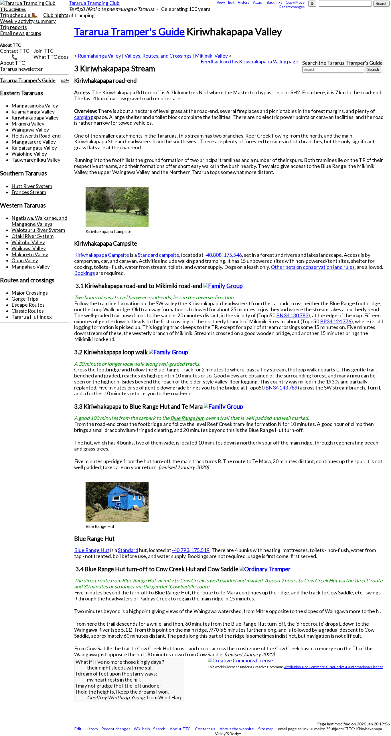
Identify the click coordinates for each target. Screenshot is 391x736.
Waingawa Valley (30, 130)
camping (83, 117)
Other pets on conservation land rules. (313, 267)
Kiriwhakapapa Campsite (101, 255)
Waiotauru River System (38, 230)
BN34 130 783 (292, 315)
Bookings (84, 273)
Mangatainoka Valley (34, 106)
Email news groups (20, 33)
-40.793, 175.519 (191, 550)
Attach (258, 2)
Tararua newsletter (21, 69)
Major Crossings (29, 293)
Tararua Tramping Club (94, 3)
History (244, 2)
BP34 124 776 (335, 321)
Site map (266, 728)
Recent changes (292, 7)
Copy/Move (295, 2)
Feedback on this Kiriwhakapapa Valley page (249, 61)
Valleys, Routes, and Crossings (158, 56)
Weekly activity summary (28, 21)
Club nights (55, 15)
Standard (128, 550)
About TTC (12, 63)
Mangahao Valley (30, 267)
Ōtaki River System (32, 236)
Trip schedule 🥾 (18, 15)
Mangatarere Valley (33, 142)
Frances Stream (28, 192)
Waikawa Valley (28, 248)
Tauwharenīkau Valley (35, 160)
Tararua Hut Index (31, 317)
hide (65, 80)
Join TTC (43, 51)
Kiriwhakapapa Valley (35, 118)
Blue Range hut (187, 418)
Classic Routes (27, 311)
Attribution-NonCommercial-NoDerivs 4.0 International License (333, 667)
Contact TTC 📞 (14, 54)
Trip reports (13, 27)
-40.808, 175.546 (223, 255)
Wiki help (142, 728)
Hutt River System (31, 186)
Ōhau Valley (24, 260)
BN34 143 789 (281, 388)
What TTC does (51, 57)
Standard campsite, (159, 255)
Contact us (205, 728)
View (221, 2)
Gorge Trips (24, 299)
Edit (231, 2)
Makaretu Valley (29, 254)
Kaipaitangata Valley (34, 148)
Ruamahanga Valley (33, 112)
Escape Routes (28, 305)
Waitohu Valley (28, 242)
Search (159, 728)
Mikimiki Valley (27, 124)
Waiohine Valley (29, 154)
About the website (237, 728)
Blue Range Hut (91, 550)
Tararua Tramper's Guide (28, 80)
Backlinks (274, 2)
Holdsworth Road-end (36, 136)
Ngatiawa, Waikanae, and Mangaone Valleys (39, 221)
